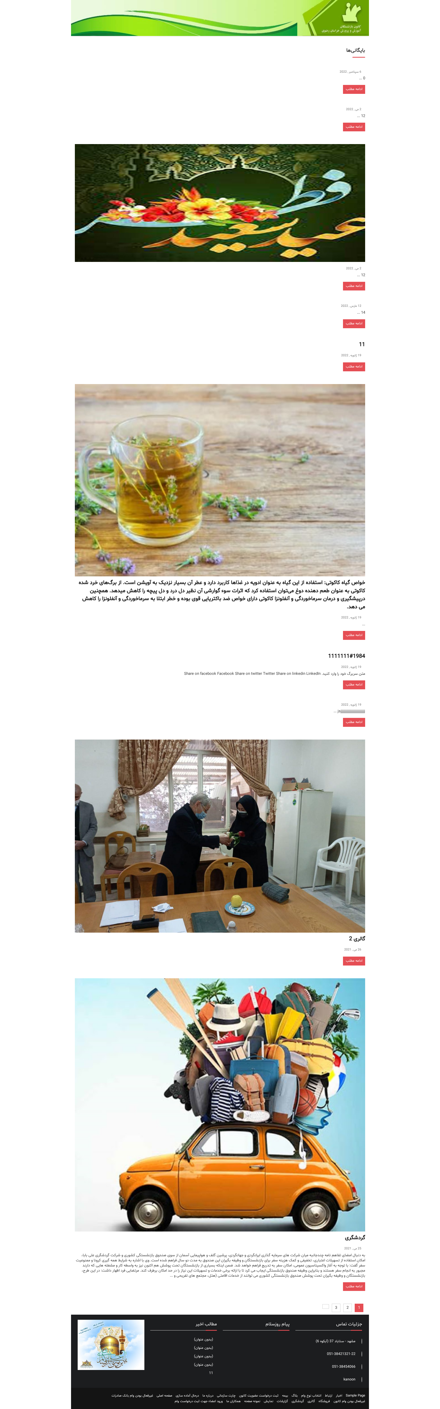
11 (362, 344)
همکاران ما (233, 1401)
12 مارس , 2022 (351, 306)
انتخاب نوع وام (311, 1395)
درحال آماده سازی (187, 1395)
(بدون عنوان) (203, 1339)
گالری (311, 1401)
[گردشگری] (220, 1105)
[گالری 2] (220, 836)
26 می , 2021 (352, 950)
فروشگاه (324, 1401)
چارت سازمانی (226, 1395)
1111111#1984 (346, 656)
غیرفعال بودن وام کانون (349, 1401)
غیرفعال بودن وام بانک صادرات (132, 1395)
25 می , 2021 (352, 1249)
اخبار (339, 1395)
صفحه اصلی (164, 1395)
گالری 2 (357, 939)
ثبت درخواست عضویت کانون (259, 1395)
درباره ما (207, 1395)
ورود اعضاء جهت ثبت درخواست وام (199, 1401)
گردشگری (355, 1237)
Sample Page (355, 1395)
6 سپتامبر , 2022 (350, 72)
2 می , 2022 (353, 109)
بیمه (285, 1395)
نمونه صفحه (252, 1401)
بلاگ (295, 1395)
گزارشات (282, 1401)
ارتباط (328, 1395)
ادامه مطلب (354, 89)
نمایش (268, 1401)
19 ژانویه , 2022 (351, 355)
